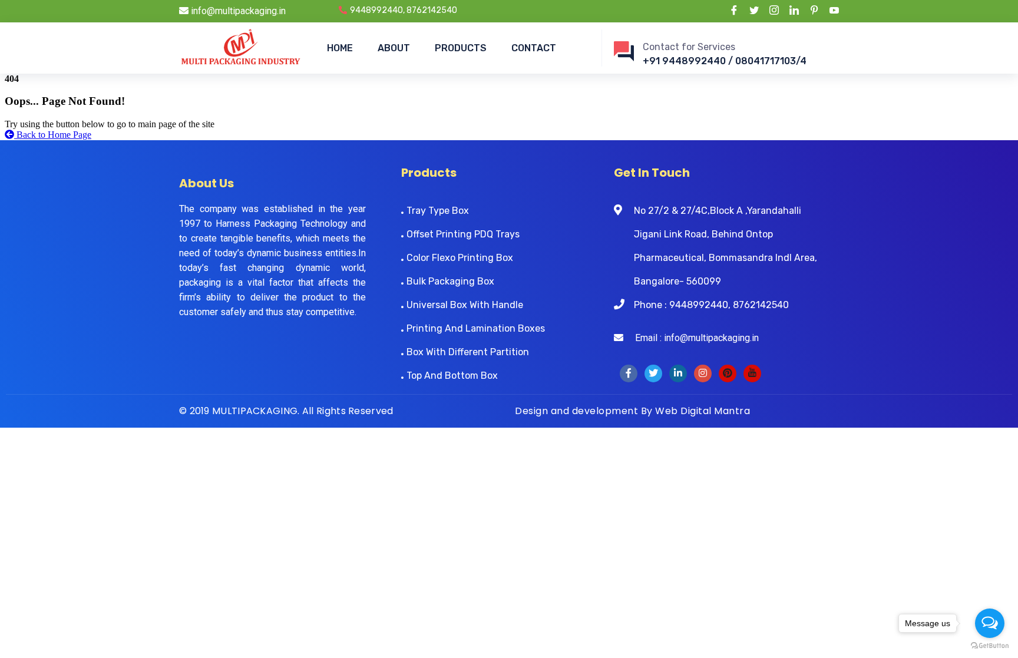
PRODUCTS (461, 48)
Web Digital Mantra (702, 411)
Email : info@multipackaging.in (691, 337)
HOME (340, 48)
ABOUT (394, 48)
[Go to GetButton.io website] (990, 646)
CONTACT (533, 48)
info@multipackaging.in (237, 10)
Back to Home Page (52, 135)
